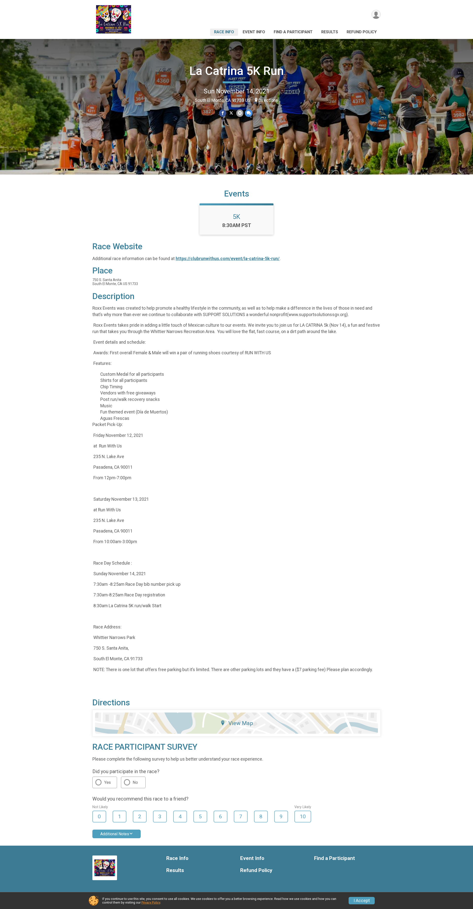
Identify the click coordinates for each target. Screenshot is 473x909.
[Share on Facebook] (222, 113)
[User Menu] (376, 14)
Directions (268, 100)
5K (236, 216)
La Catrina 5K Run (236, 71)
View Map (240, 723)
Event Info (254, 32)
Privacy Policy (150, 902)
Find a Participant (293, 32)
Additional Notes (114, 834)
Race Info (224, 32)
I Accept (362, 900)
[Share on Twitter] (231, 113)
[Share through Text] (249, 113)
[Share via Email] (239, 113)
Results (329, 32)
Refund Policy (362, 32)
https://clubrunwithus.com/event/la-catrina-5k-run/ (228, 258)
